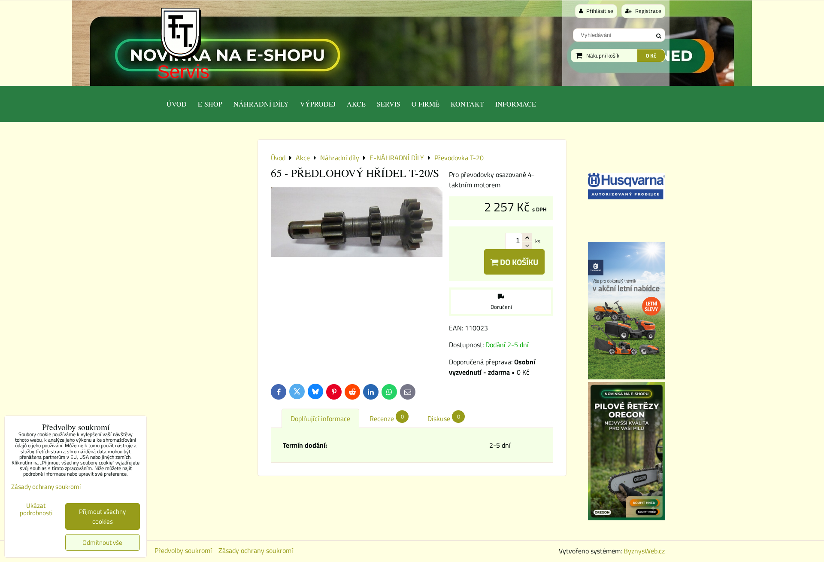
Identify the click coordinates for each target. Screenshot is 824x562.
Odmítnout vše (102, 542)
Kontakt (467, 103)
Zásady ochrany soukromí (255, 550)
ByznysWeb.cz (644, 551)
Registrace (647, 10)
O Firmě (425, 103)
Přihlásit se (599, 10)
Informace (515, 103)
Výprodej (318, 103)
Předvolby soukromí (183, 550)
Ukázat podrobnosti (36, 509)
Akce (356, 103)
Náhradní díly (261, 103)
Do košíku (518, 262)
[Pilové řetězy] (626, 518)
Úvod (177, 103)
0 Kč (651, 55)
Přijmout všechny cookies (102, 516)
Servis (183, 71)
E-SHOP (210, 103)
